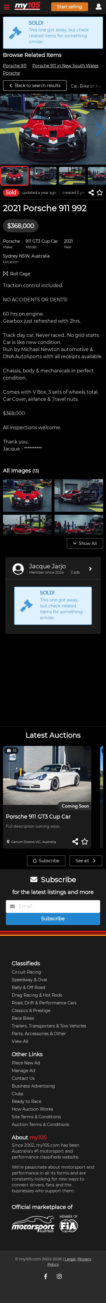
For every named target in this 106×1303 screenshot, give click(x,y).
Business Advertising (33, 1086)
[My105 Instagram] (60, 1276)
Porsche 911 (14, 65)
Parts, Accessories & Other (39, 1033)
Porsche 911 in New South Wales (65, 65)
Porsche (11, 73)
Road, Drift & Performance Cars (44, 1003)
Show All (88, 543)
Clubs (17, 1093)
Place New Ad (26, 1063)
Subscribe (49, 860)
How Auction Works (32, 1109)
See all (83, 860)
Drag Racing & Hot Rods (37, 995)
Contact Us (23, 1078)
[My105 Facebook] (46, 1276)
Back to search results (38, 85)
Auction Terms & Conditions (40, 1124)
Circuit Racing (26, 972)
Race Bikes (23, 1018)
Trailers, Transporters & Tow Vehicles (49, 1026)
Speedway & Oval (29, 979)
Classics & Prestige (31, 1010)
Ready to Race (26, 1101)
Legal (70, 1259)
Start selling (69, 6)
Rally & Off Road (28, 987)
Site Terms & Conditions (36, 1116)
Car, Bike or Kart (88, 86)
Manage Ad (23, 1070)
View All (20, 1041)
